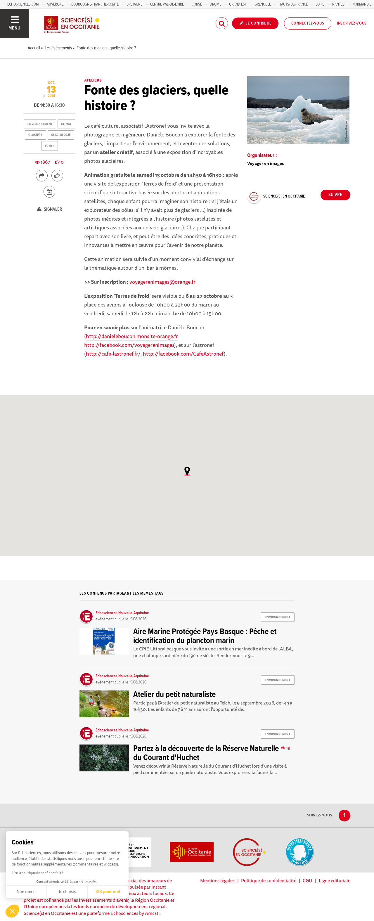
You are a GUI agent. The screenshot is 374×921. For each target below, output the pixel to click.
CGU (307, 880)
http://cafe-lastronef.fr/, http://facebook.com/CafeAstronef (155, 353)
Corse (197, 4)
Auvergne (55, 4)
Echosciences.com (23, 4)
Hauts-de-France (293, 4)
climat (66, 124)
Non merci (26, 891)
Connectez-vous (307, 23)
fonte (49, 146)
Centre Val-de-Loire (167, 4)
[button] (12, 911)
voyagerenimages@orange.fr (162, 282)
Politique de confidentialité (268, 880)
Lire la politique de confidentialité (37, 872)
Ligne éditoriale (334, 880)
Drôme (215, 4)
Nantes (338, 4)
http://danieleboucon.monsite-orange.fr (131, 336)
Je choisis (67, 891)
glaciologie (61, 135)
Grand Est (238, 4)
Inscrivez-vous (352, 23)
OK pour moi (108, 891)
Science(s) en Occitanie (284, 196)
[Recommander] (57, 175)
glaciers (35, 135)
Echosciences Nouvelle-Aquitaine (122, 613)
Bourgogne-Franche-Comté (95, 4)
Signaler (52, 209)
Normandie (361, 4)
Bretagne (134, 4)
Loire (320, 4)
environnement (39, 124)
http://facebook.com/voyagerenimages (129, 345)
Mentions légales (217, 880)
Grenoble (263, 4)
